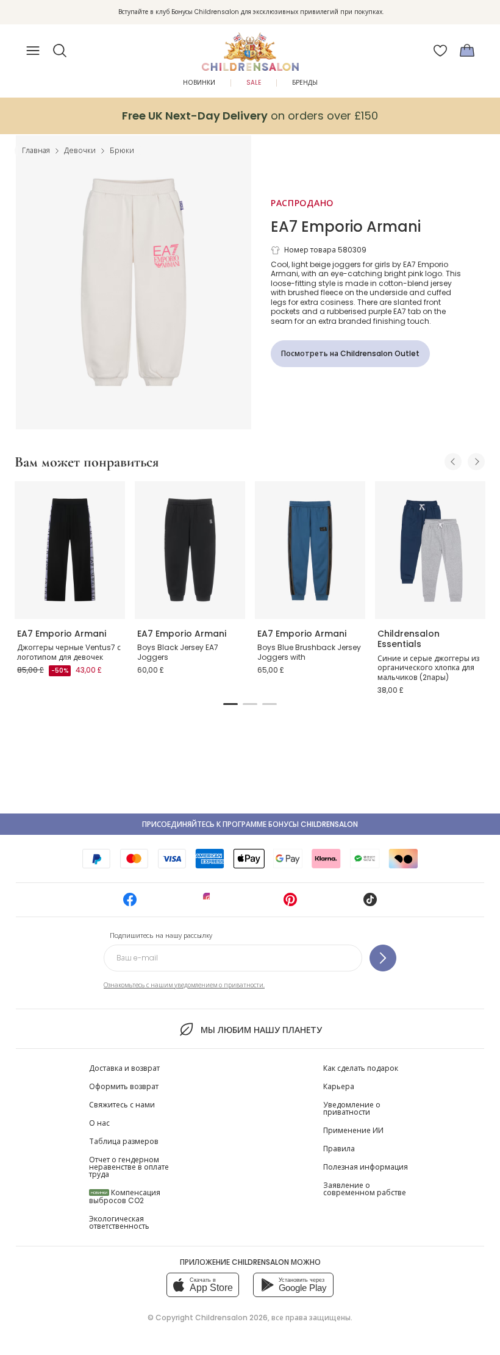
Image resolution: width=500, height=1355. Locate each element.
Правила (339, 1148)
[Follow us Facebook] (130, 903)
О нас (99, 1123)
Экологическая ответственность (119, 1222)
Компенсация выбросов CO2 (124, 1196)
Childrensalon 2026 (231, 1317)
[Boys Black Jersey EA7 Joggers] (190, 550)
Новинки (199, 82)
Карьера (338, 1086)
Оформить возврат (124, 1086)
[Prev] (453, 461)
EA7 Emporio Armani (346, 226)
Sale (253, 82)
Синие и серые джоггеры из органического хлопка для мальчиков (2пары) (428, 668)
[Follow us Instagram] (209, 903)
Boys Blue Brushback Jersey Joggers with (309, 652)
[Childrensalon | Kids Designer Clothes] (250, 47)
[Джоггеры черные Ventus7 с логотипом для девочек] (70, 550)
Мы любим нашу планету (261, 1030)
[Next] (476, 461)
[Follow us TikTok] (370, 903)
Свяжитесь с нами (122, 1104)
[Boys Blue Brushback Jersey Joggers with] (310, 550)
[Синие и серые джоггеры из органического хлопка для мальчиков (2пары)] (430, 550)
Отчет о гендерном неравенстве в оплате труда (129, 1166)
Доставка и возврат (124, 1068)
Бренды (305, 82)
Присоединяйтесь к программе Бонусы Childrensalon (250, 824)
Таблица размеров (124, 1141)
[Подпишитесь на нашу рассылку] (383, 958)
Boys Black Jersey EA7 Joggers (177, 652)
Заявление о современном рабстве (364, 1189)
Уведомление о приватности (351, 1108)
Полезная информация (365, 1167)
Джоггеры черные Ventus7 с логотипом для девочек (69, 652)
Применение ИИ (353, 1130)
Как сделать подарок (360, 1068)
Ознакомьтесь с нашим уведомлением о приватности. (184, 985)
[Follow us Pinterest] (290, 903)
